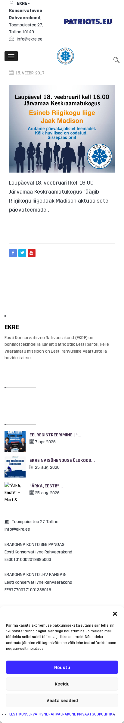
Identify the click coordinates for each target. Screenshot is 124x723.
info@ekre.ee (29, 39)
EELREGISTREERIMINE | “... (55, 435)
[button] (115, 614)
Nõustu (62, 667)
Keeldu (62, 684)
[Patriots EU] (88, 21)
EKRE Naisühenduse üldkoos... (62, 460)
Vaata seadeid (62, 700)
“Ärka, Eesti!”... (46, 486)
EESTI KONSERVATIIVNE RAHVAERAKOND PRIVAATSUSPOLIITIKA (62, 714)
